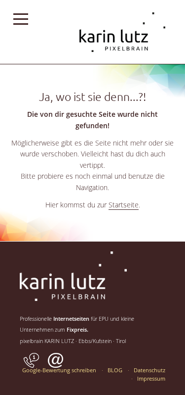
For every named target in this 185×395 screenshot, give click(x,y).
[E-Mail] (55, 366)
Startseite (124, 204)
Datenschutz (149, 370)
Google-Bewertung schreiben (59, 370)
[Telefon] (31, 366)
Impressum (151, 378)
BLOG (115, 370)
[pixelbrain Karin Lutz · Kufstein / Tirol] (122, 62)
